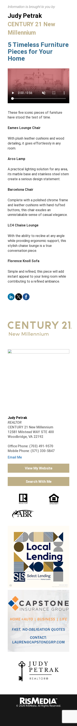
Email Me (15, 457)
